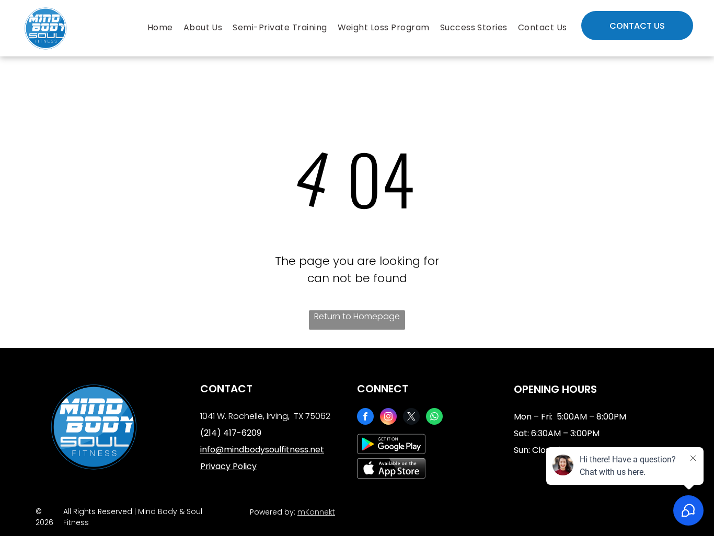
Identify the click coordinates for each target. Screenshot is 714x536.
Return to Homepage (357, 316)
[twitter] (411, 417)
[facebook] (365, 417)
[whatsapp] (434, 417)
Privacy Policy (228, 466)
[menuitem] (160, 27)
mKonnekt (316, 512)
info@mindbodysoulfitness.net (262, 450)
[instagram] (388, 417)
